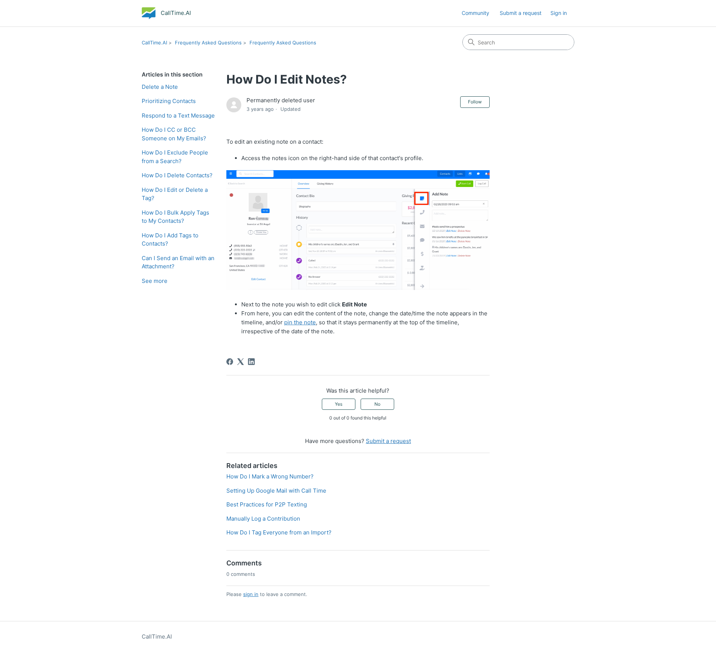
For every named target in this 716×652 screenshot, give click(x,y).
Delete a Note (160, 86)
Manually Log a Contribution (263, 518)
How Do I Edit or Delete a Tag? (175, 194)
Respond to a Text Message (178, 115)
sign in (250, 594)
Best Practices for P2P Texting (266, 504)
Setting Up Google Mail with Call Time (276, 490)
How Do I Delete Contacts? (177, 175)
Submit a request (520, 13)
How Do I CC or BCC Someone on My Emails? (174, 134)
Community (475, 13)
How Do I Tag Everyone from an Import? (279, 532)
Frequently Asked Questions (208, 43)
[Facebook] (229, 361)
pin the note (300, 322)
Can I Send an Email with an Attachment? (178, 262)
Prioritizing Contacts (169, 100)
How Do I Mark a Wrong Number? (270, 476)
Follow (475, 101)
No (377, 404)
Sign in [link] (558, 13)
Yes (338, 404)
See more (154, 280)
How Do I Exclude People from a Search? (175, 157)
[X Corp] (240, 361)
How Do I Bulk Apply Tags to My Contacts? (175, 217)
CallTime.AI (154, 43)
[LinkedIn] (251, 361)
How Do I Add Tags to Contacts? (170, 239)
